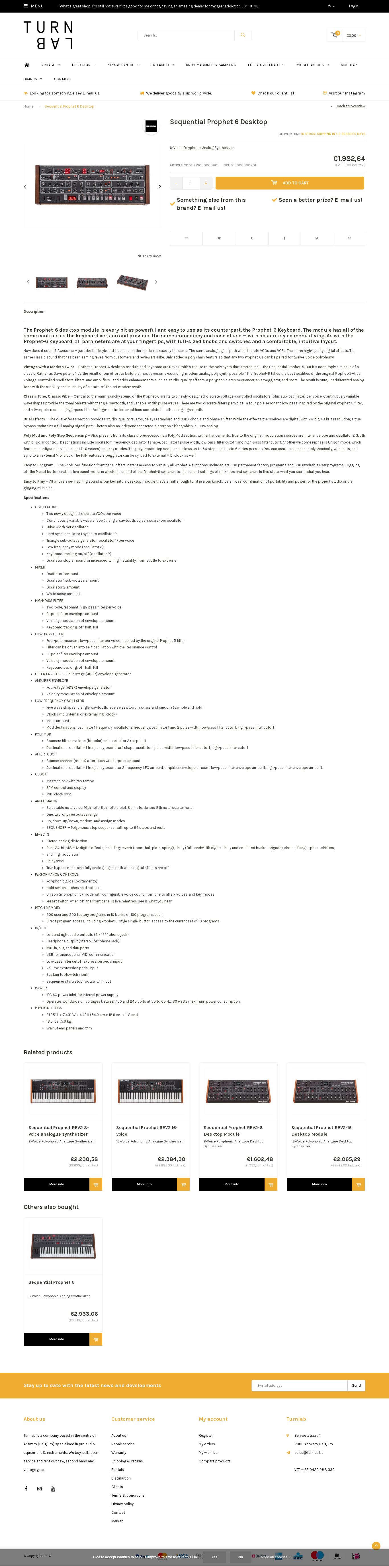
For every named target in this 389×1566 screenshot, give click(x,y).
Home (26, 65)
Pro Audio (160, 65)
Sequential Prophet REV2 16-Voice (147, 1131)
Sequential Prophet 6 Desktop (69, 106)
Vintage (48, 65)
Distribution (121, 1478)
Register (206, 1435)
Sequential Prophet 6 (51, 1282)
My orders (207, 1444)
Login (353, 6)
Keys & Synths (121, 65)
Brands (30, 79)
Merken (117, 1521)
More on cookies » (275, 1557)
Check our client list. (276, 93)
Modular (349, 65)
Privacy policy (122, 1504)
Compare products (215, 1461)
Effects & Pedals (263, 65)
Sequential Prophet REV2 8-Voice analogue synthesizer (58, 1131)
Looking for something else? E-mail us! (65, 93)
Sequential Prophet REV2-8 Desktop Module (233, 1131)
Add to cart (296, 183)
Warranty (118, 1452)
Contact (62, 79)
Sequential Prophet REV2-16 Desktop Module (321, 1131)
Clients (117, 1487)
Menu (37, 6)
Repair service (123, 1444)
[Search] (242, 35)
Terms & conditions (128, 1495)
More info (56, 1184)
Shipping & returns (127, 1461)
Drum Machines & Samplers (211, 65)
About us (118, 1435)
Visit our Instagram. (347, 93)
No (240, 1557)
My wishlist (208, 1452)
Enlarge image (152, 256)
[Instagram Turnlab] (39, 1489)
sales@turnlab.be (309, 1452)
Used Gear (81, 65)
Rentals (117, 1470)
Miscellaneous (310, 65)
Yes (215, 1557)
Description (34, 311)
